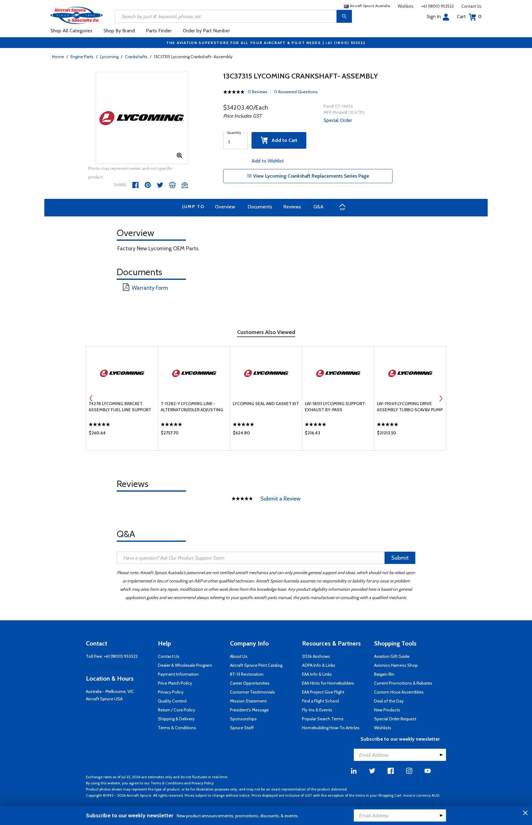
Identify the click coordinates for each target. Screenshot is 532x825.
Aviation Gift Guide (391, 656)
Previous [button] (91, 398)
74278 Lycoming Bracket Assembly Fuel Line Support (120, 406)
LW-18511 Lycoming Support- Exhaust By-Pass (335, 406)
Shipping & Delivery (176, 719)
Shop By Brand (119, 31)
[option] (142, 118)
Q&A (318, 207)
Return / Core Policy (176, 710)
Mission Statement (248, 701)
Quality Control (172, 701)
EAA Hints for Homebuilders (328, 683)
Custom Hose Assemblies (399, 692)
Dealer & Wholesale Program (185, 665)
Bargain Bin (384, 674)
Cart (469, 16)
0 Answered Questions (296, 92)
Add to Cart (282, 140)
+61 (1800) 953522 (437, 6)
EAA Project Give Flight (323, 692)
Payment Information (178, 674)
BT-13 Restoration (247, 674)
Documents (260, 207)
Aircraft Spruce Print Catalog (256, 665)
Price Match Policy (175, 683)
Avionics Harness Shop (396, 665)
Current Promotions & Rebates (403, 683)
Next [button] (441, 398)
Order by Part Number (206, 31)
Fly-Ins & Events (317, 710)
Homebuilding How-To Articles (331, 727)
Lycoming (109, 56)
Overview (225, 207)
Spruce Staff (242, 727)
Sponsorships (243, 719)
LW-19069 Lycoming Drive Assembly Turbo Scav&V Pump (410, 406)
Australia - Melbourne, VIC (110, 691)
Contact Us (471, 6)
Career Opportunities (250, 683)
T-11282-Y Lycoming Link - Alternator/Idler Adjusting (192, 406)
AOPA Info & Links (318, 665)
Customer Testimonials (252, 692)
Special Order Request (395, 719)
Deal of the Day (389, 701)
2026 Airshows (316, 656)
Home (58, 56)
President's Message (249, 710)
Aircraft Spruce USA (104, 699)
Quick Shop (122, 434)
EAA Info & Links (317, 674)
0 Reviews (258, 92)
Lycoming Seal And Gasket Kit (266, 403)
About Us (239, 656)
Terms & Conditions (177, 727)
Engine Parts (82, 56)
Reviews (292, 207)
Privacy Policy (170, 692)
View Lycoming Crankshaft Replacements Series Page (310, 176)
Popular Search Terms (323, 719)
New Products (387, 710)
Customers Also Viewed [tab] (266, 332)
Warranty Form (150, 288)
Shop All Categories (71, 31)
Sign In (434, 16)
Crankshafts (136, 56)
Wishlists (405, 6)
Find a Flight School (320, 701)
